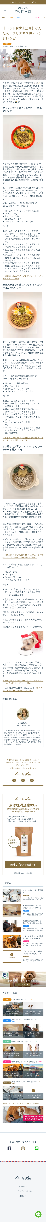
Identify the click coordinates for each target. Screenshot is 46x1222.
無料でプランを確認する (23, 864)
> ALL (31, 1000)
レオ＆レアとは (23, 1186)
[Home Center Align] (23, 9)
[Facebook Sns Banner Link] (23, 780)
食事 (11, 17)
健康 (18, 17)
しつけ (27, 17)
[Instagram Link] (23, 1149)
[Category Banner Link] (23, 1114)
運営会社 (23, 1196)
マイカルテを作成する (23, 1191)
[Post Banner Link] (23, 979)
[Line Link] (38, 1217)
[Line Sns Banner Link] (32, 780)
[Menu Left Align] (4, 9)
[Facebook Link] (9, 1149)
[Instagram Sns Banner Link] (14, 780)
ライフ (36, 17)
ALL (3, 17)
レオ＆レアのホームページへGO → (23, 2)
